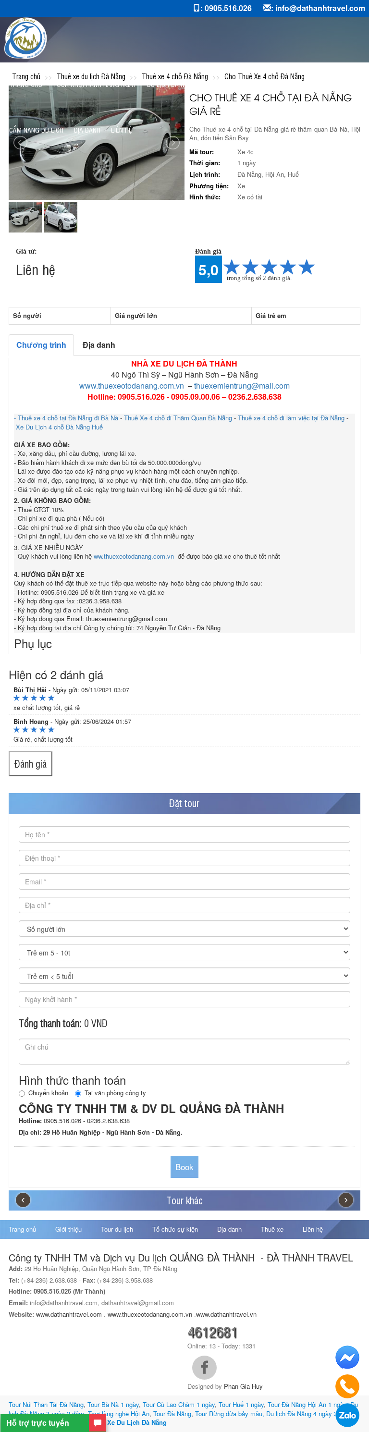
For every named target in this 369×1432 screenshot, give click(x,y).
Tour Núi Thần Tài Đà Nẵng (46, 1404)
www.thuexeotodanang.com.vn (131, 385)
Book (184, 1167)
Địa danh (87, 129)
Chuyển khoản (48, 1093)
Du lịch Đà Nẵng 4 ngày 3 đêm (308, 1413)
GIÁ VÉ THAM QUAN (320, 83)
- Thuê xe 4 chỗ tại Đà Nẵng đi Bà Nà (67, 417)
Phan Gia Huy (243, 1386)
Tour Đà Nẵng (172, 1413)
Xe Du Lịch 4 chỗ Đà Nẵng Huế (59, 426)
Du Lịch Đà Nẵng (172, 83)
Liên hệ (121, 129)
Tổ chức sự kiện (175, 1229)
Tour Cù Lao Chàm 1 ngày (179, 1404)
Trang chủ (25, 83)
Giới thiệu (68, 1229)
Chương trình (41, 344)
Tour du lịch (117, 1229)
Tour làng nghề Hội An (118, 1413)
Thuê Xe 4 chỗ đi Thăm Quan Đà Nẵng (178, 417)
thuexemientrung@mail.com (242, 385)
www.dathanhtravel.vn (227, 1314)
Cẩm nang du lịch (36, 129)
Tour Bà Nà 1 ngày (113, 1404)
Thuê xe (272, 1229)
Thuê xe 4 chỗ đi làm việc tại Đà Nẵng (291, 417)
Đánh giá (30, 763)
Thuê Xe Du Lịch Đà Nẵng (128, 1422)
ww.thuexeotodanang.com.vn (135, 556)
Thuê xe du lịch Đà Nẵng (244, 83)
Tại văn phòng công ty (115, 1093)
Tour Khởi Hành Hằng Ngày (94, 83)
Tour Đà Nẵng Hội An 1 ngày (307, 1404)
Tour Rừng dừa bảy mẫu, (229, 1413)
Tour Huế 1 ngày (241, 1404)
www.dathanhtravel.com (69, 1314)
